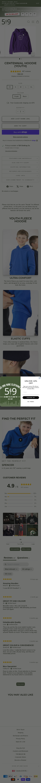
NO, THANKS (31, 401)
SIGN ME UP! (31, 397)
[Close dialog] (39, 378)
